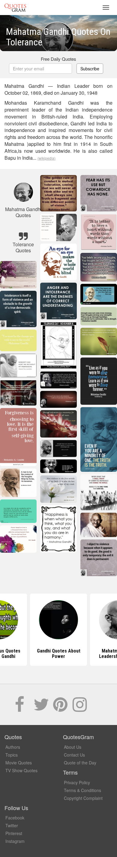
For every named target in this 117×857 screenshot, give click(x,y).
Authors (12, 747)
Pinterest (13, 833)
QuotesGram (15, 7)
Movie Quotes (18, 763)
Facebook (14, 818)
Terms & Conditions (82, 790)
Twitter (11, 825)
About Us (72, 747)
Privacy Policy (77, 782)
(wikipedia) (47, 158)
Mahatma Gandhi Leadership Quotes (58, 653)
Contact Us (74, 755)
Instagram (15, 841)
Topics (11, 755)
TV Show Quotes (21, 770)
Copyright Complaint (83, 798)
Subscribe (89, 69)
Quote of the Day (80, 763)
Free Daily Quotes (58, 59)
